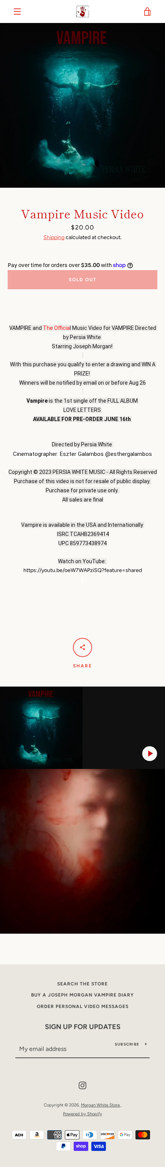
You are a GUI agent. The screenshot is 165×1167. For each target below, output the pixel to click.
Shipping (53, 237)
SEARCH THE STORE (82, 984)
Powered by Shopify (82, 1113)
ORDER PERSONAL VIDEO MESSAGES (83, 1006)
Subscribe (127, 1044)
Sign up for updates (82, 1027)
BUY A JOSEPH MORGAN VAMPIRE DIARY (82, 995)
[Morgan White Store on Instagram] (82, 1085)
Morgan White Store (101, 1105)
